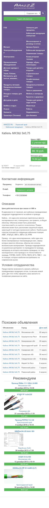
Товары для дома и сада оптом (34, 101)
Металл (7, 47)
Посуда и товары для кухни (13, 94)
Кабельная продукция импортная (35, 34)
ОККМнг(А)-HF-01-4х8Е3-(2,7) (25, 468)
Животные (30, 105)
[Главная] (24, 5)
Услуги (6, 109)
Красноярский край (24, 422)
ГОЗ (5, 27)
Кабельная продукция (35, 50)
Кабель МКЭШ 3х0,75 (11, 332)
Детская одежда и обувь (11, 69)
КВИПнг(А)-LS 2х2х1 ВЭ (24, 431)
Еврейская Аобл (24, 448)
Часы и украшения (34, 90)
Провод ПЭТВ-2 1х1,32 (24, 420)
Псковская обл (24, 411)
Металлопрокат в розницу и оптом (33, 42)
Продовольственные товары (35, 85)
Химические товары (34, 53)
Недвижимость (32, 112)
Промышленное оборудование (10, 63)
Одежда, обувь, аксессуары (32, 63)
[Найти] (43, 13)
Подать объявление (24, 19)
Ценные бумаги (32, 47)
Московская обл (24, 385)
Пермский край (21, 124)
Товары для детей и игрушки (34, 69)
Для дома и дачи (11, 100)
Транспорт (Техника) (12, 115)
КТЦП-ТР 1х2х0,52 (24, 394)
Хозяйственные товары (32, 80)
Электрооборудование (13, 51)
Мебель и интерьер (34, 93)
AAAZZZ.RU (8, 124)
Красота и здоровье (34, 97)
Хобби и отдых (10, 105)
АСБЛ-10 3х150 (24, 457)
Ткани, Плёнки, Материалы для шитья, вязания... (11, 75)
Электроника (9, 56)
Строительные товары (32, 74)
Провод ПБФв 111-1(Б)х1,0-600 (24, 383)
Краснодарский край (24, 484)
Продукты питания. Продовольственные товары (12, 87)
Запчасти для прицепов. (32, 28)
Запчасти (7, 112)
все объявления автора (33, 184)
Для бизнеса (31, 115)
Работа (29, 109)
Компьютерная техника (32, 57)
